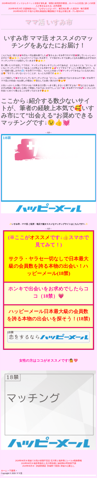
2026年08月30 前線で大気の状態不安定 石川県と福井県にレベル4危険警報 (48, 461)
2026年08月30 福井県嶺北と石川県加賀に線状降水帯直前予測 (48, 463)
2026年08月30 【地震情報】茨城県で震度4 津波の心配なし (48, 466)
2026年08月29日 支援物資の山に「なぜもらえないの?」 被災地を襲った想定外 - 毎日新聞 (48, 8)
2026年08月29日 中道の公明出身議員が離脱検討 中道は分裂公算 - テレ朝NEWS (48, 11)
